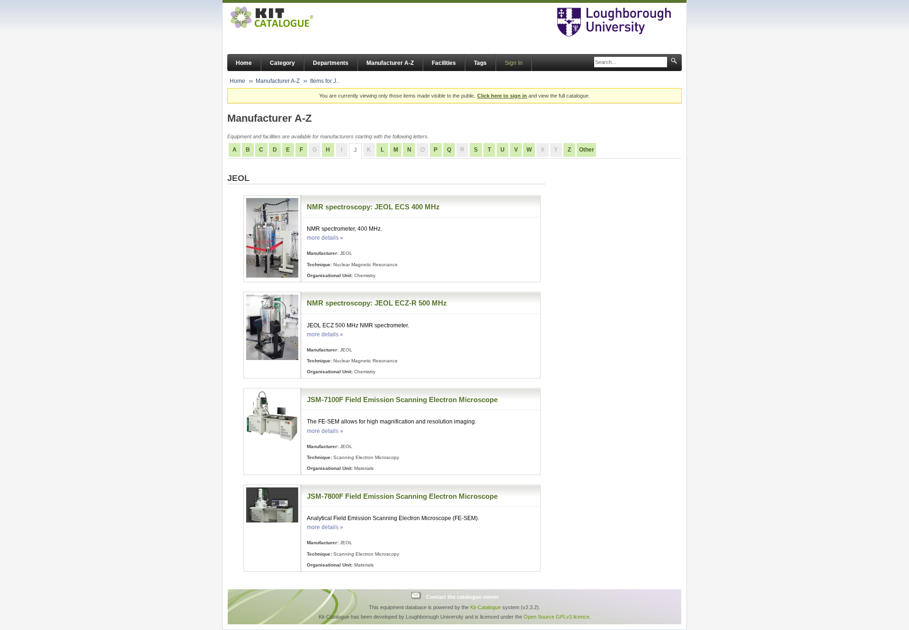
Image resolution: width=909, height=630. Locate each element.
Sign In (514, 63)
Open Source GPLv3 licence (556, 617)
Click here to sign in (502, 96)
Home (244, 63)
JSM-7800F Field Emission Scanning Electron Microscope (402, 496)
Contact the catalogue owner (462, 597)
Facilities (444, 63)
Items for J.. (324, 81)
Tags (480, 63)
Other (586, 149)
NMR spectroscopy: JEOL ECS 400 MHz (373, 207)
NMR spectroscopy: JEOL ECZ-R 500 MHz (377, 303)
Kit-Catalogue (485, 607)
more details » (325, 237)
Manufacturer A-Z (390, 63)
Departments (330, 63)
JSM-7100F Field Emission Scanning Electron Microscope (402, 400)
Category (282, 63)
